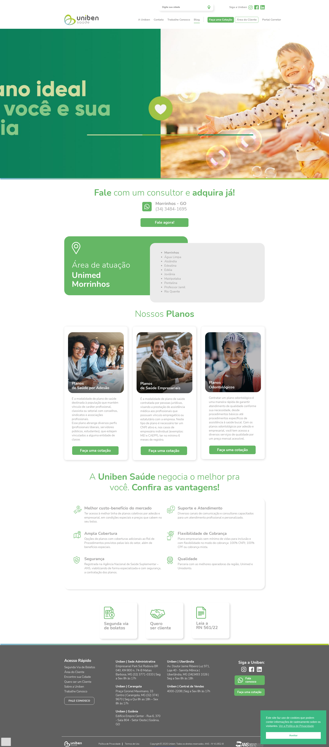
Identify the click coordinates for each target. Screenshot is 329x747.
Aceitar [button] (293, 735)
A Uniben (144, 20)
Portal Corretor (271, 20)
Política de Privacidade (109, 743)
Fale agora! (164, 222)
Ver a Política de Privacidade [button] (296, 726)
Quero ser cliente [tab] (160, 626)
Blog (197, 20)
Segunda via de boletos (116, 626)
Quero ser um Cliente (77, 682)
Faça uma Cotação (220, 20)
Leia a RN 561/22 (207, 625)
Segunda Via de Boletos (79, 667)
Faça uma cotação (95, 450)
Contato (159, 20)
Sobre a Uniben (74, 687)
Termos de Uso (132, 743)
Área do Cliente (247, 20)
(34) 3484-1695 (171, 209)
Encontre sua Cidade (77, 677)
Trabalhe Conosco (178, 20)
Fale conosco (79, 701)
